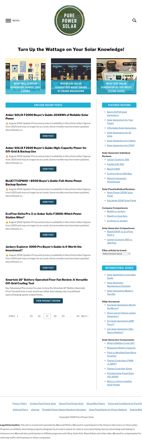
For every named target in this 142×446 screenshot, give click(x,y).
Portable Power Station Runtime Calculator (64, 409)
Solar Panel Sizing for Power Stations (108, 409)
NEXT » (84, 316)
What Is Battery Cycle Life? (121, 343)
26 (40, 316)
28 (56, 316)
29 (64, 316)
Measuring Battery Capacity (121, 348)
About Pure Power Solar (71, 403)
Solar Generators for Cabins (121, 140)
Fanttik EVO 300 (115, 164)
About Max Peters (95, 403)
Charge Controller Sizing (119, 368)
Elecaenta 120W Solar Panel (121, 200)
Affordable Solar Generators (121, 128)
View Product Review (48, 301)
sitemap (35, 409)
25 (32, 316)
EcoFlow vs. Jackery (117, 220)
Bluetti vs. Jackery (116, 211)
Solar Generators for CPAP (121, 145)
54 (79, 316)
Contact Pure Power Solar (43, 403)
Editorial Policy (20, 409)
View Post (48, 136)
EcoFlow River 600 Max (119, 173)
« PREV (11, 316)
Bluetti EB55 (113, 169)
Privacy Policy (19, 403)
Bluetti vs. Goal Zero (117, 216)
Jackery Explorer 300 (118, 159)
